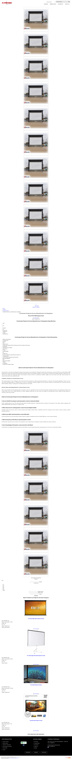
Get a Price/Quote (36, 317)
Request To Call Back (36, 307)
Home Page (46, 4)
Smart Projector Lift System (7, 746)
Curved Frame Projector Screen (36, 720)
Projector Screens (6, 310)
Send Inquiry (37, 305)
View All (4, 749)
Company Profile (53, 4)
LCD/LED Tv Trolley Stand (7, 744)
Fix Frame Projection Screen (36, 684)
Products (4, 309)
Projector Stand (5, 743)
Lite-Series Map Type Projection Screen (36, 618)
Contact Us (67, 4)
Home (4, 308)
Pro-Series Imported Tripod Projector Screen (36, 655)
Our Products (60, 4)
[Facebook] (23, 745)
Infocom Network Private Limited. (13, 758)
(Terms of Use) (18, 757)
